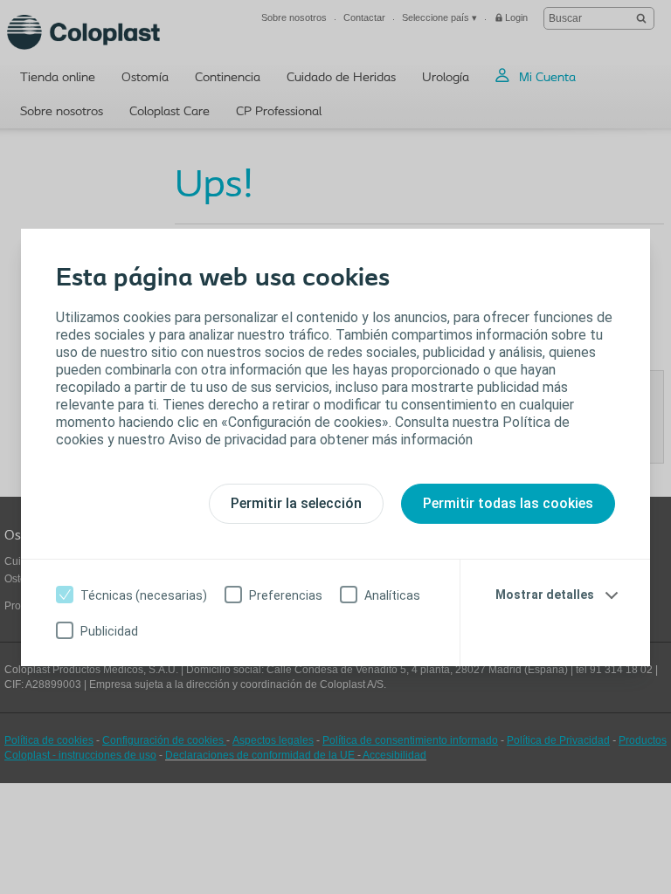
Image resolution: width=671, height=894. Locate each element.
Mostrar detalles (544, 595)
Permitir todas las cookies (508, 503)
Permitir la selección (296, 503)
